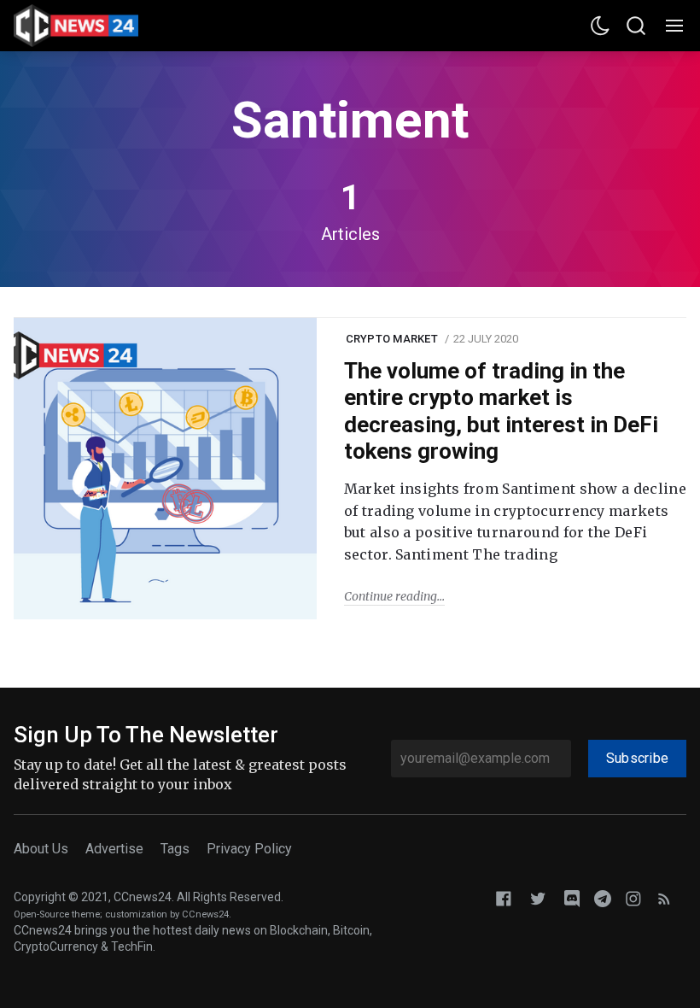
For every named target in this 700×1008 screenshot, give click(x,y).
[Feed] (664, 898)
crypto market (392, 338)
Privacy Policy (249, 849)
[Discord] (571, 898)
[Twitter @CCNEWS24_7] (537, 898)
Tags (175, 849)
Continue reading (390, 596)
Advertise (114, 849)
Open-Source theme (57, 914)
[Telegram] (602, 898)
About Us (41, 849)
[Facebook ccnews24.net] (503, 898)
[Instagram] (633, 898)
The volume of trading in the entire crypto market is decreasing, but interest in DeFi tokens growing (501, 411)
